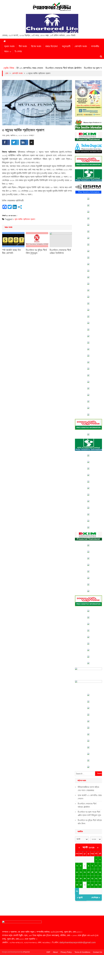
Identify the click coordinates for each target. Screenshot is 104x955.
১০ (77, 872)
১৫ (96, 872)
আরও (6, 51)
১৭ (77, 878)
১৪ (92, 872)
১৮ (81, 878)
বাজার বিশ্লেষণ (51, 46)
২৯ (96, 885)
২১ (92, 878)
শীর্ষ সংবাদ (23, 46)
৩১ (77, 891)
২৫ (81, 885)
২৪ (77, 885)
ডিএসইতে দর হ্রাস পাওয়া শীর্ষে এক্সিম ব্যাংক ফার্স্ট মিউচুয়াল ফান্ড (89, 813)
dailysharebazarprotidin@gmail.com (77, 942)
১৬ (100, 872)
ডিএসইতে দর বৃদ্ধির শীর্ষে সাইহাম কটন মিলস (90, 822)
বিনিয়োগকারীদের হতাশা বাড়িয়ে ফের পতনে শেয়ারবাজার (88, 789)
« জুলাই (80, 897)
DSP (48, 952)
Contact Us (97, 952)
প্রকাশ (32, 219)
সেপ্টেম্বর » (95, 897)
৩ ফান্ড (15, 219)
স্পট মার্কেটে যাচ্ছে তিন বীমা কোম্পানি (11, 251)
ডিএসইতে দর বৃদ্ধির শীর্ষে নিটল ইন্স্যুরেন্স (36, 251)
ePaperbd (26, 952)
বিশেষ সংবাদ (36, 46)
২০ (88, 878)
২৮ (92, 885)
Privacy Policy (66, 952)
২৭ (88, 885)
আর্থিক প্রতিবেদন (24, 219)
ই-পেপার (18, 51)
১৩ (89, 872)
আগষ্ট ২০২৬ (88, 847)
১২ (85, 872)
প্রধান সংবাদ (9, 46)
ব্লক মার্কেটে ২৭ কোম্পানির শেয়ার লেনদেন (90, 797)
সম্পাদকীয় (95, 46)
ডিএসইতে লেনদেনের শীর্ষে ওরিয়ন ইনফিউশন (60, 251)
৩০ (100, 885)
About (55, 952)
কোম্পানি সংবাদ (81, 46)
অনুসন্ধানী (66, 46)
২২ (96, 878)
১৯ (85, 878)
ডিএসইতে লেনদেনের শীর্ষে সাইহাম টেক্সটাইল (53, 68)
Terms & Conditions (82, 952)
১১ (81, 872)
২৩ (100, 878)
